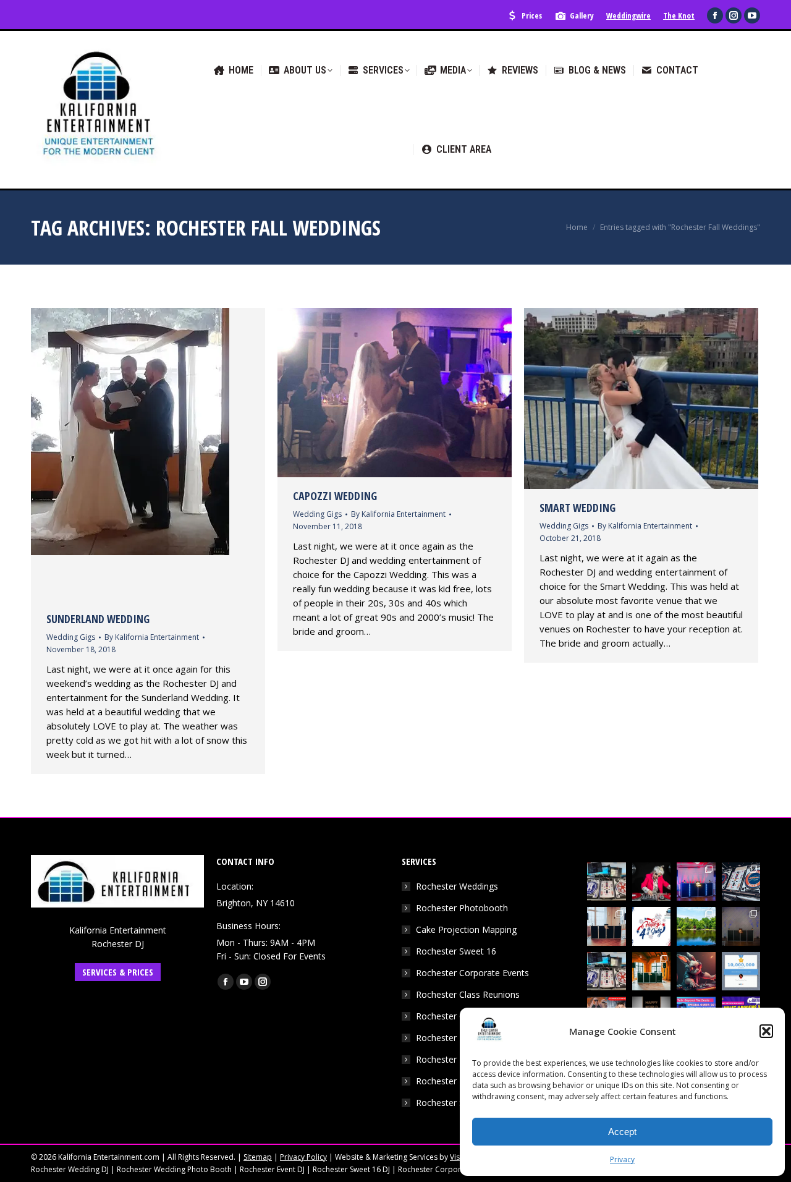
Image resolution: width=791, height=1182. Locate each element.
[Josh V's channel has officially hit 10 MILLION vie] (741, 971)
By (151, 637)
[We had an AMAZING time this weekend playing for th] (606, 926)
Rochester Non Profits (460, 1059)
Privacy (622, 1159)
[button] (766, 1031)
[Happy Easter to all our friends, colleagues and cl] (696, 971)
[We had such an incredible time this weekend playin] (741, 926)
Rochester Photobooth (462, 908)
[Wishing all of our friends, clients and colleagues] (651, 926)
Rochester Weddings (457, 886)
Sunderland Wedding (98, 618)
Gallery (582, 15)
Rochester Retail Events (463, 1081)
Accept (622, 1131)
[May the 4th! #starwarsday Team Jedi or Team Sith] (606, 881)
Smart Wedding (577, 507)
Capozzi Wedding (335, 495)
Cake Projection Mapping (466, 929)
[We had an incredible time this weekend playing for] (696, 881)
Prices (532, 15)
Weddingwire (628, 15)
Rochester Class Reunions (468, 994)
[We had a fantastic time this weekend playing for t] (651, 971)
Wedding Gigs (70, 637)
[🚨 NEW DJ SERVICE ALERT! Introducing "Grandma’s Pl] (651, 881)
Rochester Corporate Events (472, 973)
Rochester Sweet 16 (456, 951)
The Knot (679, 15)
